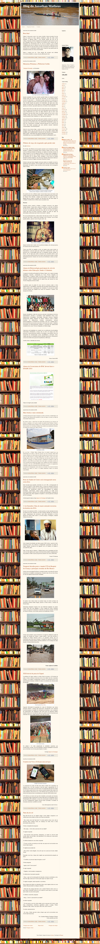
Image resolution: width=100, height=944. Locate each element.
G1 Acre (28, 146)
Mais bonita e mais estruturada (33, 413)
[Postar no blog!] (49, 57)
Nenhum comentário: (42, 57)
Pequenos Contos (30, 26)
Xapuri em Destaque (41, 498)
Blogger (61, 935)
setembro (63, 117)
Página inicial (40, 925)
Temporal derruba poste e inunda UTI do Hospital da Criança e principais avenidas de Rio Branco (39, 567)
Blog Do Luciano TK (67, 161)
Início (23, 26)
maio (63, 124)
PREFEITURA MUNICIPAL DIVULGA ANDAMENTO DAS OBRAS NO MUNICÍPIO (69, 156)
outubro (63, 83)
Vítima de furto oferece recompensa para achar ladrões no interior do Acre (69, 163)
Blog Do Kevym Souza (68, 154)
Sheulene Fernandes (28, 68)
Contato (38, 26)
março (63, 93)
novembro (64, 96)
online (63, 78)
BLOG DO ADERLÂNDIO (68, 147)
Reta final (26, 33)
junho (63, 90)
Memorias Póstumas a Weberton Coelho (36, 64)
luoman (52, 935)
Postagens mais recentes (28, 925)
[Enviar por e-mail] (48, 57)
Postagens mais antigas (53, 925)
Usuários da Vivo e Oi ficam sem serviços (37, 762)
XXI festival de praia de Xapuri (33, 673)
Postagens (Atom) (30, 927)
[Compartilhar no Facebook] (52, 57)
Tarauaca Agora (66, 167)
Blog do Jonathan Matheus (42, 6)
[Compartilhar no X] (50, 57)
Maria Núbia (43, 704)
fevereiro (63, 100)
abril (63, 85)
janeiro (63, 95)
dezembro (64, 112)
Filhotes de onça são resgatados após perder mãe (39, 143)
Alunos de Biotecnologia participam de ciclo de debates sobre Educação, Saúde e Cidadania (39, 269)
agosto (63, 87)
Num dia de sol (28, 813)
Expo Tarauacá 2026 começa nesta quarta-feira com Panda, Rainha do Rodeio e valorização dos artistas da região (69, 142)
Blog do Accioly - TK (67, 139)
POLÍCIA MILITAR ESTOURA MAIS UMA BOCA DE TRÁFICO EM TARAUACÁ (69, 150)
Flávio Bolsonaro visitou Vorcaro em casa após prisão (69, 169)
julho (63, 88)
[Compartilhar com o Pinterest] (53, 57)
